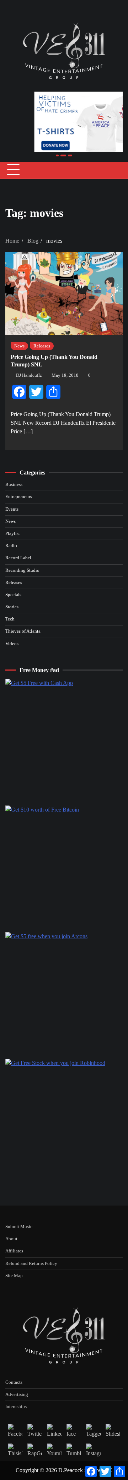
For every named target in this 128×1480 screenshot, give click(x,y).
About (11, 1238)
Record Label (18, 557)
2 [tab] (61, 155)
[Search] (117, 170)
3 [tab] (68, 155)
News (19, 346)
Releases (41, 346)
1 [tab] (57, 155)
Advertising (16, 1394)
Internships (16, 1406)
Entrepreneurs (18, 496)
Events (11, 509)
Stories (11, 606)
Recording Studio (22, 570)
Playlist (12, 533)
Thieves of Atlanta (23, 631)
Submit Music (18, 1226)
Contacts (13, 1382)
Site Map (14, 1275)
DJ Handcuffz (29, 375)
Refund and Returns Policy (31, 1263)
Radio (11, 545)
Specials (13, 594)
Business (13, 484)
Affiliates (14, 1250)
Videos (11, 643)
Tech (10, 619)
